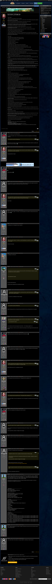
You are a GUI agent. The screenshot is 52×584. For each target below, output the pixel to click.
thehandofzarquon (4, 294)
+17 (3, 176)
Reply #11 (10, 289)
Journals (23, 3)
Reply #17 (8, 376)
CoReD (4, 228)
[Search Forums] (51, 0)
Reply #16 (8, 360)
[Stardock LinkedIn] (47, 37)
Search (7, 7)
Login (9, 7)
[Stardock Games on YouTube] (45, 35)
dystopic (3, 321)
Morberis (3, 478)
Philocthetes (4, 381)
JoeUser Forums (18, 15)
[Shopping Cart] (49, 0)
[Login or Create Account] (48, 0)
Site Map (31, 582)
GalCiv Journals (5, 12)
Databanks (18, 3)
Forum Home (3, 7)
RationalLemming (4, 453)
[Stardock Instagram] (47, 35)
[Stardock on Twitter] (42, 35)
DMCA (28, 582)
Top (38, 132)
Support (17, 0)
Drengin (3, 137)
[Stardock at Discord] (44, 37)
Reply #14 (8, 332)
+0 (3, 219)
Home (1, 12)
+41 (3, 326)
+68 (3, 23)
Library (27, 3)
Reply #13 (8, 316)
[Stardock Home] (1, 0)
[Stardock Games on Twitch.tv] (46, 35)
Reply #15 (8, 346)
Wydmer (3, 427)
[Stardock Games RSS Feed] (48, 37)
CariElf (4, 18)
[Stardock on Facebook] (43, 35)
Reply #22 (9, 448)
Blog (14, 0)
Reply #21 (8, 435)
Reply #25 (8, 538)
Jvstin (4, 271)
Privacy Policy (21, 582)
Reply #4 (8, 181)
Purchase (40, 3)
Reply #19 (8, 408)
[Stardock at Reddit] (43, 37)
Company (32, 567)
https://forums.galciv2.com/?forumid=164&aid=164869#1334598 (17, 463)
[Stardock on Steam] (49, 35)
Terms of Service (25, 582)
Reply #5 (8, 193)
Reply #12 (8, 303)
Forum (36, 3)
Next (36, 131)
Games (6, 0)
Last (38, 131)
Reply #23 (8, 474)
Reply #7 (8, 223)
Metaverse (31, 3)
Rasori (4, 214)
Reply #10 (8, 266)
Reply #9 (8, 253)
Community (9, 0)
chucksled (3, 186)
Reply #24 (8, 524)
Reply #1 (8, 132)
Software (4, 0)
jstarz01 (3, 351)
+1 (3, 312)
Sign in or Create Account (12, 562)
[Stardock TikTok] (45, 37)
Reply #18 (8, 392)
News (12, 0)
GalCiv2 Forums (21, 132)
